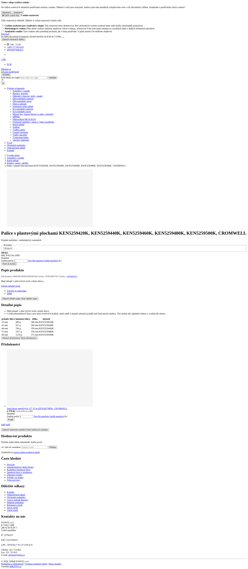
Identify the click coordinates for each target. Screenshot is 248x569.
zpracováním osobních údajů (27, 452)
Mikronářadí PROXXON (24, 119)
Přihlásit (52, 447)
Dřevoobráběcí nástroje (23, 98)
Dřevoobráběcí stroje (22, 101)
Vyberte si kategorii (15, 88)
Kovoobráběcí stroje (22, 111)
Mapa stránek (55, 564)
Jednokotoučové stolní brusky (20, 467)
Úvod (9, 142)
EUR (9, 64)
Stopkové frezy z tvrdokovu (19, 472)
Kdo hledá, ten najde (10, 77)
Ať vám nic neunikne (11, 447)
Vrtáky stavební (20, 135)
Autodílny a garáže (21, 91)
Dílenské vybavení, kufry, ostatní (27, 96)
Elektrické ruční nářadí (23, 106)
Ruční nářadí (18, 124)
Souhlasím (18, 12)
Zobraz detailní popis (10, 286)
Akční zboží (12, 510)
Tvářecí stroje (19, 130)
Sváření (16, 127)
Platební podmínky (15, 502)
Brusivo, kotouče (20, 93)
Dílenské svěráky (15, 475)
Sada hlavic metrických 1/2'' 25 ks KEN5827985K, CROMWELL (37, 408)
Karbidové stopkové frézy (18, 470)
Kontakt (10, 150)
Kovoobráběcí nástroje (23, 109)
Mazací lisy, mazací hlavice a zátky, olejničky (33, 114)
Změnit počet (7, 260)
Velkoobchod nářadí (16, 148)
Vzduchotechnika (21, 137)
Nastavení (6, 12)
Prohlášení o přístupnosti (12, 564)
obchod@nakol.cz (16, 555)
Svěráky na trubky (15, 477)
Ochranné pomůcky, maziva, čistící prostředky (34, 122)
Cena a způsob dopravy (17, 500)
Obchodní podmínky (16, 145)
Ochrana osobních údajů (36, 564)
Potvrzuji (5, 34)
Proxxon (11, 464)
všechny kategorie (21, 140)
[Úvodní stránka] (10, 72)
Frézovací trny (13, 480)
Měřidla (16, 117)
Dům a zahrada (19, 104)
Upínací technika (20, 132)
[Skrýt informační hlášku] (63, 37)
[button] (3, 59)
